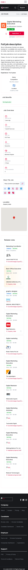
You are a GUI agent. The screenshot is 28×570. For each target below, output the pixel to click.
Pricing (17, 510)
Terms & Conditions (6, 559)
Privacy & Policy (11, 554)
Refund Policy (19, 559)
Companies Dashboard (7, 543)
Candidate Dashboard (7, 526)
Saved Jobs (19, 526)
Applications (20, 543)
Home (17, 14)
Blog (23, 510)
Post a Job (4, 538)
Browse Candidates (17, 522)
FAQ (2, 554)
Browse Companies (16, 538)
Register (22, 7)
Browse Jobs (5, 522)
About (3, 510)
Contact (9, 510)
